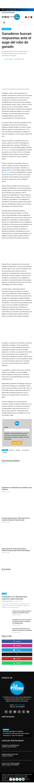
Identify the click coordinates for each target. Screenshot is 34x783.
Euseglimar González (7, 601)
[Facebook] (6, 712)
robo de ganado (25, 450)
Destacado (11, 450)
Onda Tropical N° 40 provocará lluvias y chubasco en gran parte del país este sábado (16, 549)
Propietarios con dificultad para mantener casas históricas (14, 598)
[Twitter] (23, 712)
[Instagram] (10, 712)
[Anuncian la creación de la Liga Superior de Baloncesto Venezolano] (6, 631)
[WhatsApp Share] (17, 779)
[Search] (30, 22)
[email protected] (19, 705)
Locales (4, 593)
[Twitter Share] (13, 779)
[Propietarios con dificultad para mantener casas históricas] (17, 475)
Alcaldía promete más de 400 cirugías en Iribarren (10, 755)
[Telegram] (15, 712)
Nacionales (6, 29)
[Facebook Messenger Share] (20, 779)
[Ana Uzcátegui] (3, 59)
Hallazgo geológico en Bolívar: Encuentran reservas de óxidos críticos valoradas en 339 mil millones (16, 733)
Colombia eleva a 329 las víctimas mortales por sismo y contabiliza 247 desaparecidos (21, 621)
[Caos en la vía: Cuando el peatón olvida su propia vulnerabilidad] (27, 764)
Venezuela (4, 452)
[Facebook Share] (10, 779)
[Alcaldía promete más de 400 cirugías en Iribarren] (27, 755)
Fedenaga (6, 150)
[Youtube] (28, 712)
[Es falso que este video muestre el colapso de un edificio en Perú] (6, 613)
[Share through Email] (23, 779)
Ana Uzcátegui (9, 59)
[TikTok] (19, 712)
